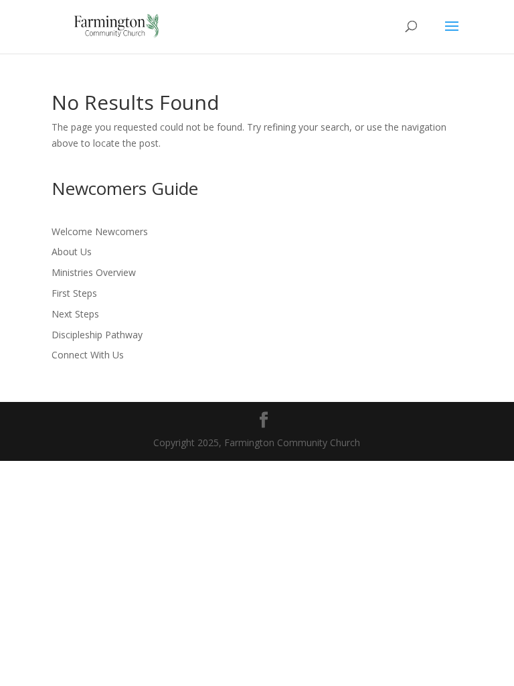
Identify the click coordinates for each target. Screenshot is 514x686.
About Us (72, 251)
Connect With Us (88, 354)
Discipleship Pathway (97, 334)
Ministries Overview (94, 272)
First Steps (74, 293)
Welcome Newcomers (100, 231)
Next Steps (75, 313)
